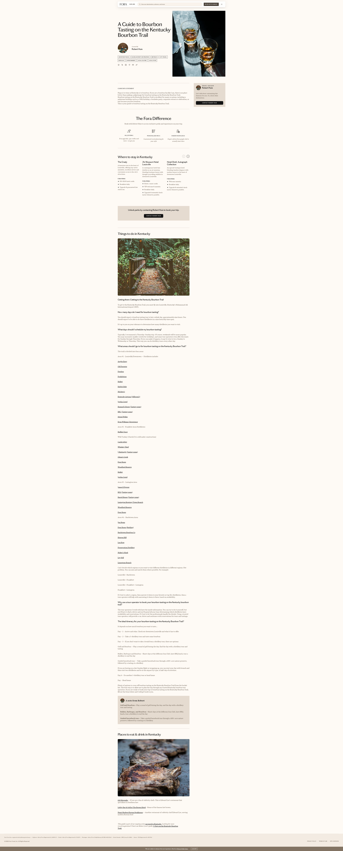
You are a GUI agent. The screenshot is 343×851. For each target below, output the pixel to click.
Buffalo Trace (123, 432)
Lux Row (121, 542)
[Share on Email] (133, 65)
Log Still (121, 558)
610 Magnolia (123, 800)
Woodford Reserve (125, 467)
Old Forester (122, 366)
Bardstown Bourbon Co (126, 532)
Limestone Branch (124, 563)
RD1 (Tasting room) (125, 492)
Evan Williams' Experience (128, 422)
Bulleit (120, 382)
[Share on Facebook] (119, 65)
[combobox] (171, 4)
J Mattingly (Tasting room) (128, 452)
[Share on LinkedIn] (126, 65)
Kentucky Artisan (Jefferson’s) (129, 397)
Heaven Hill (122, 537)
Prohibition (122, 377)
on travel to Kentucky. (153, 824)
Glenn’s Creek (123, 457)
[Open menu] (221, 4)
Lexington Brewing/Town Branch (130, 502)
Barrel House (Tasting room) (128, 497)
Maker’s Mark (123, 553)
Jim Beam (121, 522)
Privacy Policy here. (182, 849)
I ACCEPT (194, 848)
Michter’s (121, 392)
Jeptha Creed (122, 402)
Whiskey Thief (123, 447)
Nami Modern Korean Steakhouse (130, 812)
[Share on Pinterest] (129, 65)
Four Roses (122, 462)
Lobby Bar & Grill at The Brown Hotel (132, 807)
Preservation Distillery (126, 548)
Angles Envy (122, 361)
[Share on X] (122, 65)
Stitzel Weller (123, 417)
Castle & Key (122, 442)
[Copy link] (136, 65)
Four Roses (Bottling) (126, 527)
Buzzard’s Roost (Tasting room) (129, 407)
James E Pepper (123, 487)
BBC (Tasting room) (125, 412)
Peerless (121, 371)
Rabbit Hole (122, 387)
